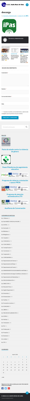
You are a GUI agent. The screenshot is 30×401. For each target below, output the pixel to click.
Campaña (5, 237)
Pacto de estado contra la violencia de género (15, 150)
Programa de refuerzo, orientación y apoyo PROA (15, 181)
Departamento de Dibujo (9, 264)
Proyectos (5, 332)
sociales (5, 339)
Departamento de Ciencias (9, 260)
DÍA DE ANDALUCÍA (8, 280)
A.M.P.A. (5, 224)
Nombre (4, 88)
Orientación (6, 322)
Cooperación (6, 254)
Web (3, 103)
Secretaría (5, 335)
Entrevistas (6, 293)
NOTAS (5, 316)
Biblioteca (5, 231)
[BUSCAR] (26, 127)
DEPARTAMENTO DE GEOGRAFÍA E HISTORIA (14, 270)
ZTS (4, 342)
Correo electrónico (7, 96)
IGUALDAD (6, 306)
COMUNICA (6, 241)
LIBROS (5, 309)
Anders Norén (9, 398)
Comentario (5, 72)
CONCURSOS (6, 244)
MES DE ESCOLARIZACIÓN (10, 313)
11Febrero (5, 218)
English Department (8, 290)
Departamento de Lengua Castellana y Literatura (15, 273)
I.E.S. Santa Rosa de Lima (14, 396)
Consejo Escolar (7, 247)
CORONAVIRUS (7, 257)
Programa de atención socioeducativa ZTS (15, 195)
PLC (4, 326)
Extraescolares (6, 296)
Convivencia (6, 250)
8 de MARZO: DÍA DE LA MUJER (11, 221)
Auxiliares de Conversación (15, 208)
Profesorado (6, 329)
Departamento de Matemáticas (10, 277)
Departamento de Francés (9, 267)
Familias (5, 300)
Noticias (5, 319)
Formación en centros (8, 303)
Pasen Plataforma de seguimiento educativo (15, 168)
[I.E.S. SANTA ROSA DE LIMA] (13, 6)
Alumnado (5, 228)
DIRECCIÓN (6, 283)
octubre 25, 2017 (22, 16)
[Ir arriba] (27, 393)
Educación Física (7, 286)
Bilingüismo (6, 234)
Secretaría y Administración (10, 16)
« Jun (3, 377)
